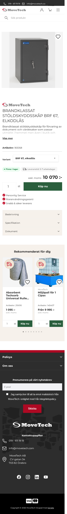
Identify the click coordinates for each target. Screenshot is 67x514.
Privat (51, 5)
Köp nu (43, 186)
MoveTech (43, 289)
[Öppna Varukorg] (50, 10)
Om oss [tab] (7, 365)
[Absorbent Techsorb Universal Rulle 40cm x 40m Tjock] (17, 272)
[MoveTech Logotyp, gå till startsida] (14, 10)
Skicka (32, 408)
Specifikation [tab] (12, 222)
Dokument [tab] (11, 231)
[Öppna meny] (58, 10)
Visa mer (7, 138)
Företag (52, 2)
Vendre (51, 508)
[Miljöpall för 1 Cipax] (49, 272)
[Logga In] (42, 10)
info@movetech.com (37, 3)
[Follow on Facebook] (18, 477)
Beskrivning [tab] (12, 214)
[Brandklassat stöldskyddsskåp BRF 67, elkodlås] (32, 60)
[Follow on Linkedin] (36, 477)
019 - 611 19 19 (14, 3)
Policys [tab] (7, 357)
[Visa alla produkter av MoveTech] (16, 105)
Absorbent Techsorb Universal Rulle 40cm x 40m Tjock (16, 295)
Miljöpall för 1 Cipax (47, 294)
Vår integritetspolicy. (45, 399)
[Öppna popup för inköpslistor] (58, 36)
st (19, 186)
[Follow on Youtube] (45, 477)
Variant (6, 159)
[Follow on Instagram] (27, 477)
